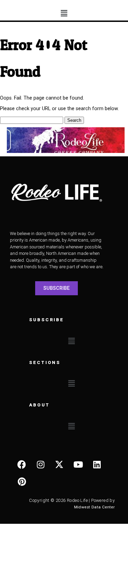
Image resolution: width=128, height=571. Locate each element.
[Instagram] (40, 464)
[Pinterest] (21, 481)
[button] (64, 13)
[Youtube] (78, 464)
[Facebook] (21, 464)
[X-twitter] (59, 464)
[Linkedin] (96, 464)
